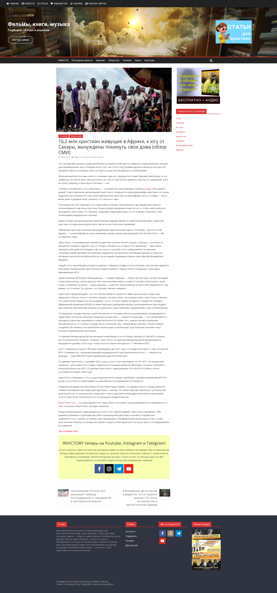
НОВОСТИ (63, 60)
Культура (150, 60)
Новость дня (76, 136)
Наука (138, 60)
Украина (180, 123)
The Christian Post (67, 431)
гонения (84, 157)
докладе (147, 188)
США (178, 118)
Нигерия (92, 157)
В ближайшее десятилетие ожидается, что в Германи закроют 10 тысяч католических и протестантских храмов (140, 497)
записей (131, 545)
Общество (113, 60)
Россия (179, 127)
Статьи (44, 3)
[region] (138, 32)
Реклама (130, 540)
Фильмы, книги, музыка (39, 24)
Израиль (180, 140)
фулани (100, 157)
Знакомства (60, 3)
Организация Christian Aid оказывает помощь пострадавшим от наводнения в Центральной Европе (91, 496)
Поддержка (131, 536)
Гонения (127, 60)
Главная (14, 3)
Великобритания (184, 145)
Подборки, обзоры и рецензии (28, 30)
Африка (179, 149)
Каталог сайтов (97, 3)
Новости (30, 3)
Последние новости (82, 60)
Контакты (130, 531)
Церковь (100, 60)
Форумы (77, 3)
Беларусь (180, 131)
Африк (77, 157)
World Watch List (66, 402)
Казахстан (181, 136)
